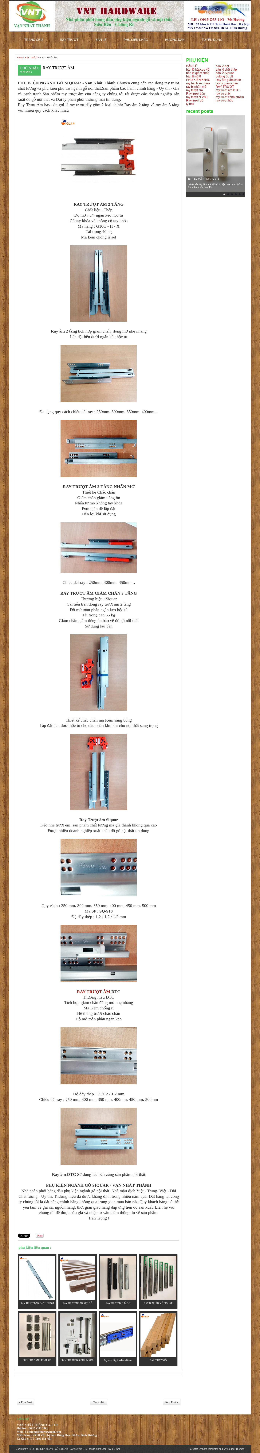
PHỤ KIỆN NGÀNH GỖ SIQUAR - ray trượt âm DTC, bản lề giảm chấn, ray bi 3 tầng (77, 1449)
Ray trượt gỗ (194, 100)
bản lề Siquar (225, 73)
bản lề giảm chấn (197, 73)
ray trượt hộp (224, 100)
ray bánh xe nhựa (198, 83)
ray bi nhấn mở (196, 86)
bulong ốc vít (224, 76)
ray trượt (69, 39)
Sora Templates (210, 1449)
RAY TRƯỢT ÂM (58, 67)
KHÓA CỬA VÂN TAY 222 (206, 179)
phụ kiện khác (136, 39)
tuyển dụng (212, 39)
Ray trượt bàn (195, 93)
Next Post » (171, 1402)
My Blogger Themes (233, 1449)
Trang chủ (98, 1402)
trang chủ (33, 39)
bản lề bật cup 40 (197, 69)
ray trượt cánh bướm (230, 97)
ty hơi (190, 104)
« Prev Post (25, 1402)
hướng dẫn (175, 39)
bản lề (101, 39)
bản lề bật (222, 66)
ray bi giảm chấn (227, 83)
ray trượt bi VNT (197, 97)
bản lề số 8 (193, 76)
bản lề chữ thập (226, 69)
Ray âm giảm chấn (228, 79)
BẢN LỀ (191, 66)
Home (19, 57)
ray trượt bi (223, 93)
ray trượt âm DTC (227, 90)
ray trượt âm (194, 90)
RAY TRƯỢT (31, 57)
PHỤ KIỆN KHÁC (198, 79)
